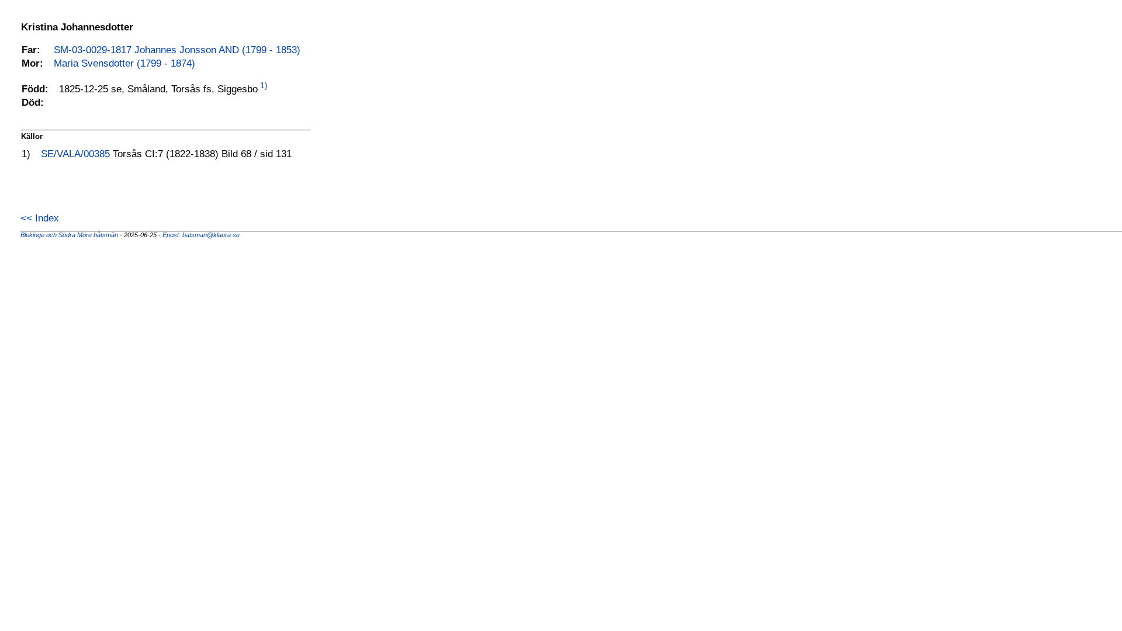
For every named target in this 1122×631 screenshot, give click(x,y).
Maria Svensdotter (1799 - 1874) (124, 63)
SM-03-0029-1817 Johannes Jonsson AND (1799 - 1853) (177, 50)
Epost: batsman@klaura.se (201, 234)
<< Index (39, 218)
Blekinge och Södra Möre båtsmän (70, 234)
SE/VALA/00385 (77, 154)
